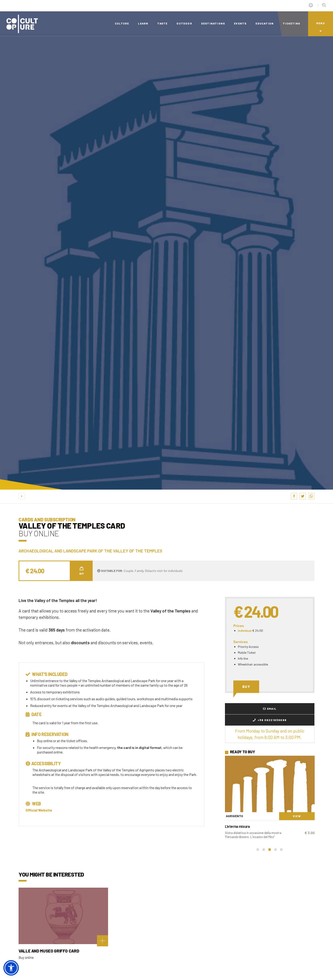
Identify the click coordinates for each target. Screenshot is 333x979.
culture (122, 23)
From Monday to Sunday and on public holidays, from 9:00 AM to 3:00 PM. (269, 734)
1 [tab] (258, 849)
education (265, 23)
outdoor (184, 23)
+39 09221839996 (272, 719)
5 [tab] (281, 849)
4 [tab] (275, 849)
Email (271, 708)
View (297, 816)
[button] (11, 967)
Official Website (39, 810)
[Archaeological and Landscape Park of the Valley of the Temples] (270, 784)
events (240, 23)
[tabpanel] (269, 799)
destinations (213, 23)
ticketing (291, 23)
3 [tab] (269, 849)
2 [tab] (264, 849)
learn (143, 23)
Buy (246, 687)
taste (162, 23)
